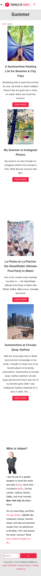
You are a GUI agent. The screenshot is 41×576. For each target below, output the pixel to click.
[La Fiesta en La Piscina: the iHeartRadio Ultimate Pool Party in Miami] (20, 239)
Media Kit (21, 569)
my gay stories (13, 515)
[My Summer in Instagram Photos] (20, 128)
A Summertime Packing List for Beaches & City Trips (20, 71)
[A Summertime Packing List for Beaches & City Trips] (20, 44)
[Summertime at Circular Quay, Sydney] (20, 323)
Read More (21, 105)
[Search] (28, 555)
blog (20, 485)
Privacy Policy (24, 565)
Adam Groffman (9, 565)
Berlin (20, 488)
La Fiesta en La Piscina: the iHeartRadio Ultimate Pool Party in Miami (20, 266)
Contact (35, 565)
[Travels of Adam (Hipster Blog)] (17, 4)
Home (4, 24)
